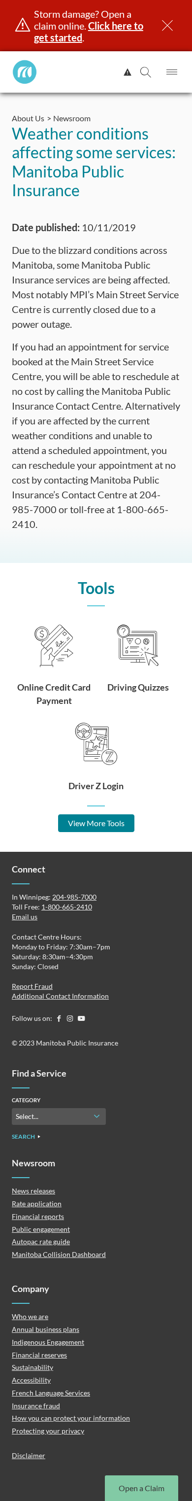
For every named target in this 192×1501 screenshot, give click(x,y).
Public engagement (41, 1229)
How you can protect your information (71, 1418)
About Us (28, 118)
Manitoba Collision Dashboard (59, 1254)
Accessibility (31, 1380)
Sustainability (32, 1367)
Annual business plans (45, 1329)
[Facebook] (59, 1018)
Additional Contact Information (60, 996)
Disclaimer (28, 1455)
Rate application (37, 1203)
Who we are (30, 1316)
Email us (24, 916)
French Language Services (51, 1393)
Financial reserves (39, 1355)
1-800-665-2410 (66, 907)
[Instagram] (70, 1018)
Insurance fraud (36, 1405)
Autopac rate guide (41, 1241)
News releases (33, 1191)
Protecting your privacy (48, 1431)
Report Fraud (32, 986)
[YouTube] (81, 1018)
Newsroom (72, 118)
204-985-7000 (74, 897)
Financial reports (38, 1216)
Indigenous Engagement (48, 1342)
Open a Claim (141, 1488)
